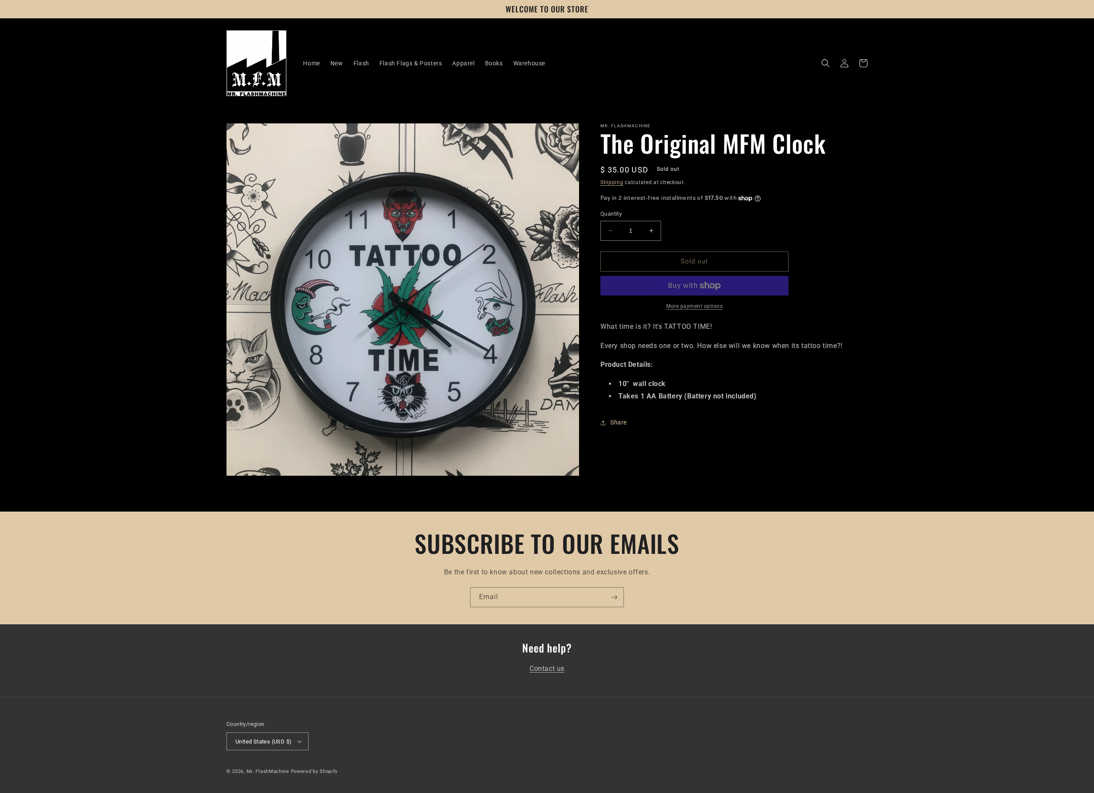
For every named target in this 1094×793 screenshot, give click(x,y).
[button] (825, 63)
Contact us (547, 668)
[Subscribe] (614, 597)
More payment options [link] (694, 306)
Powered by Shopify (314, 771)
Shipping (611, 182)
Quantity (611, 214)
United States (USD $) (263, 741)
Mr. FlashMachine (268, 771)
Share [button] (618, 422)
